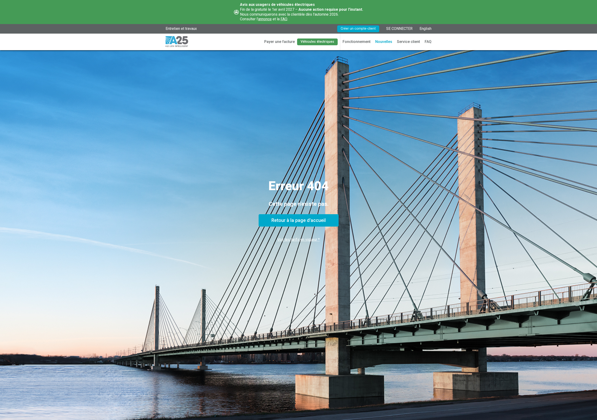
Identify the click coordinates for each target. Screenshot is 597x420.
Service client (408, 41)
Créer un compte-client (358, 29)
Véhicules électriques (317, 42)
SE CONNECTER (399, 28)
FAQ (284, 19)
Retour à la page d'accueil (298, 220)
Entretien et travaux (181, 28)
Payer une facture (279, 41)
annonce (265, 19)
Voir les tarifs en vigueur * (298, 239)
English (425, 28)
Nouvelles (383, 41)
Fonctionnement (357, 41)
